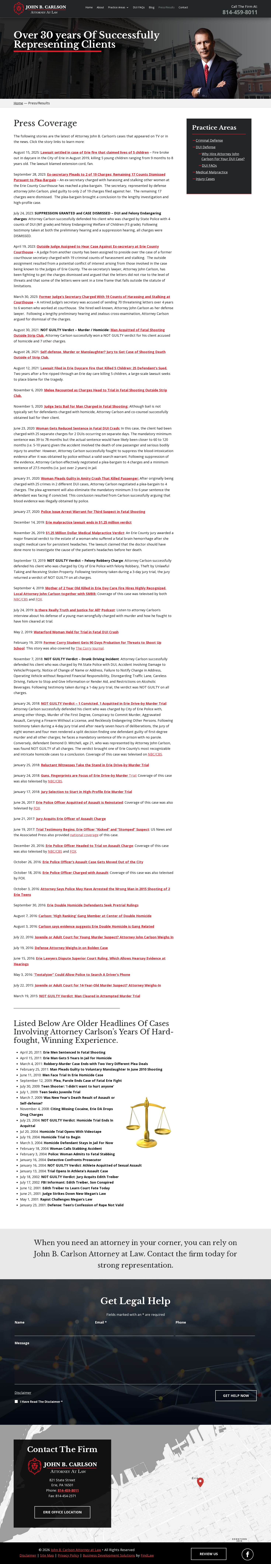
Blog (151, 7)
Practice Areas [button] (116, 7)
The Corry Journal (90, 648)
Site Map (47, 1555)
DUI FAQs (139, 7)
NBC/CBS (21, 599)
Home (89, 7)
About (100, 7)
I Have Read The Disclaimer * (41, 1402)
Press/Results (166, 7)
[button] (267, 1537)
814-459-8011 (240, 12)
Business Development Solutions (109, 1555)
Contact (183, 7)
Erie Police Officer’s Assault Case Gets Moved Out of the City (92, 862)
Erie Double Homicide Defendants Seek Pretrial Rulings (92, 905)
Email (101, 1322)
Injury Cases (205, 179)
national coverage (84, 835)
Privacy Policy (68, 1555)
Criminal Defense (209, 140)
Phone (181, 1322)
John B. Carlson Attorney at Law (76, 1550)
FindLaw (147, 1555)
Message (22, 1343)
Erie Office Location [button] (62, 1512)
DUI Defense (206, 147)
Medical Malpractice (212, 172)
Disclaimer (23, 1392)
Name (20, 1322)
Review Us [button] (209, 1554)
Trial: (89, 775)
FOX (39, 599)
